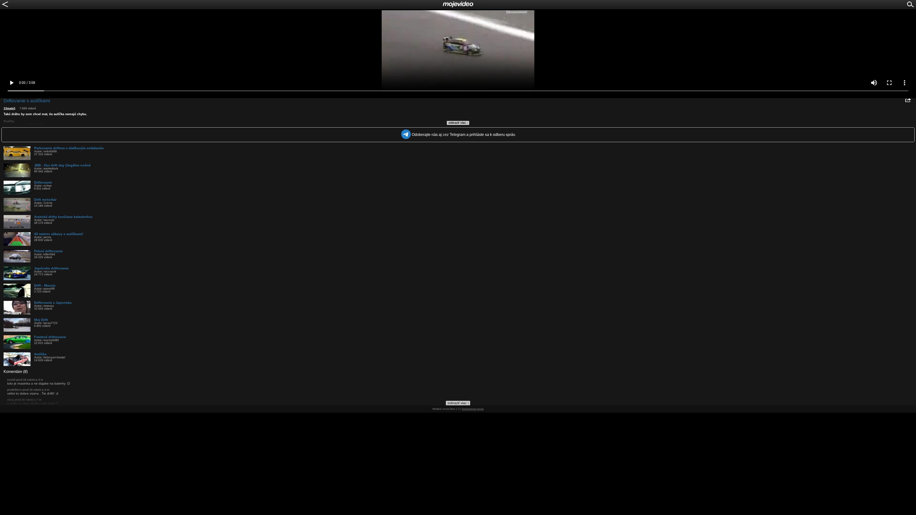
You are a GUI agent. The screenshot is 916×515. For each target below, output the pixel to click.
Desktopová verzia (473, 408)
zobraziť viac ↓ (458, 122)
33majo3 (9, 108)
